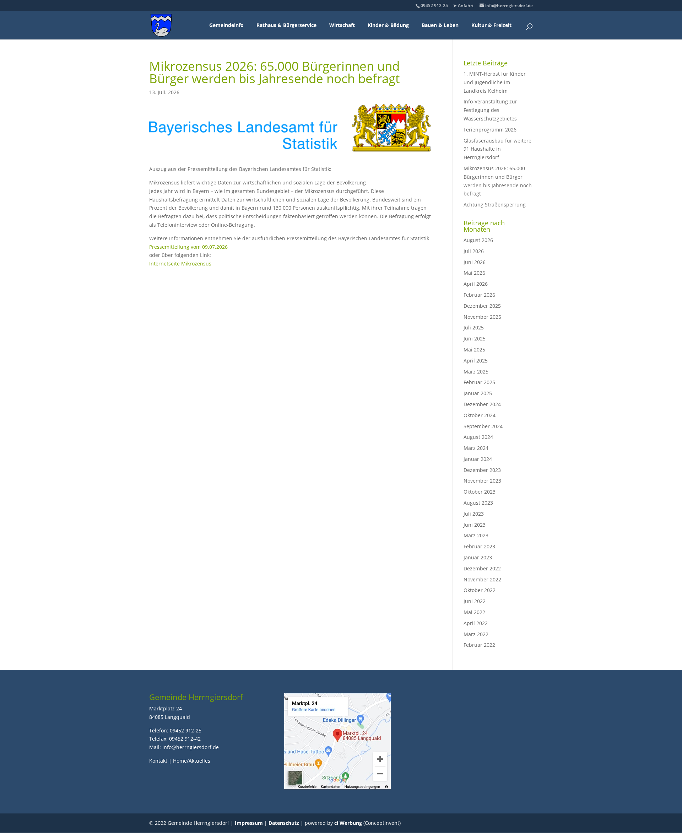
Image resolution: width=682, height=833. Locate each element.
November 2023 (482, 480)
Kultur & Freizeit (491, 25)
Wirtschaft (342, 25)
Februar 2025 (479, 382)
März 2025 (476, 371)
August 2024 (478, 437)
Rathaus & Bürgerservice (286, 25)
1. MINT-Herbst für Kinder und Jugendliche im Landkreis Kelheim (495, 82)
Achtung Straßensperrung (495, 204)
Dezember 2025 (482, 305)
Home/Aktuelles (191, 760)
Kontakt (158, 760)
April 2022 (476, 623)
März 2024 (476, 448)
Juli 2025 (474, 327)
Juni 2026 (475, 262)
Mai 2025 (474, 349)
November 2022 (482, 579)
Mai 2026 (474, 272)
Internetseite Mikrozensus (180, 263)
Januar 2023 (478, 557)
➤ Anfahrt (463, 5)
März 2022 (476, 634)
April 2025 (476, 360)
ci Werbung (348, 822)
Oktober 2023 (480, 491)
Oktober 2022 (480, 590)
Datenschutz (284, 822)
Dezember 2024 (482, 404)
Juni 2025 (475, 338)
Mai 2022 (474, 612)
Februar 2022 (479, 644)
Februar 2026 (479, 294)
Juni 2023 (475, 524)
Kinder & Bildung (388, 25)
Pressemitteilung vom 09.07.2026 (188, 246)
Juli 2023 (474, 513)
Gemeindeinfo (226, 25)
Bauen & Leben (440, 25)
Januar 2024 (478, 459)
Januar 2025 (478, 393)
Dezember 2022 (482, 568)
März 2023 (476, 535)
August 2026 (478, 240)
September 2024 (483, 426)
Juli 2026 (474, 251)
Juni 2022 (475, 601)
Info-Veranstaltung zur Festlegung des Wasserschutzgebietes (490, 110)
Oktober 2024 (480, 415)
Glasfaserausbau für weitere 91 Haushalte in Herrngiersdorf (497, 149)
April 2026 (476, 283)
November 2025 (482, 316)
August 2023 (478, 502)
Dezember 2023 (482, 470)
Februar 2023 (479, 546)
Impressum (249, 822)
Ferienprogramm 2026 (490, 129)
